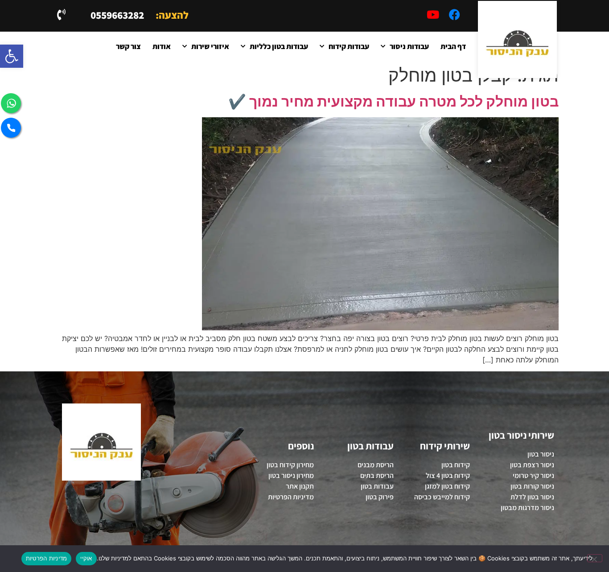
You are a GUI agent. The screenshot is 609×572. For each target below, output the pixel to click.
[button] (11, 56)
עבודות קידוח (349, 46)
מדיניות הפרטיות (46, 558)
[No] (594, 558)
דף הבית (453, 46)
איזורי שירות (210, 46)
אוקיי (86, 558)
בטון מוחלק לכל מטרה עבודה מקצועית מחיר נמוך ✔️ (393, 101)
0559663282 (117, 15)
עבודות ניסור (409, 46)
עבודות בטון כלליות (279, 46)
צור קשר (128, 46)
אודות (161, 46)
